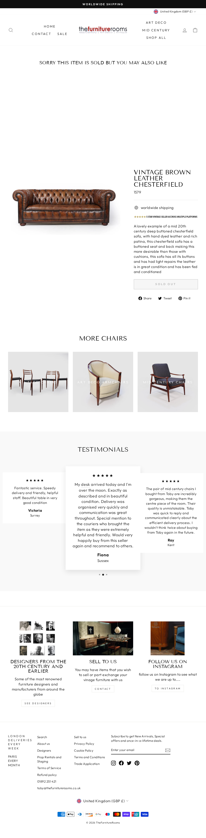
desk (85, 484)
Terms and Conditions (89, 757)
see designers (38, 703)
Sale (62, 34)
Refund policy (47, 775)
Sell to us (80, 737)
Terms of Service (49, 768)
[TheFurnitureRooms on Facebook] (121, 762)
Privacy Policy (84, 744)
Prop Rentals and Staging (49, 759)
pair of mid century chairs (173, 489)
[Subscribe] (167, 750)
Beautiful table (34, 497)
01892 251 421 (46, 781)
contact (103, 688)
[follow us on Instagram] (168, 638)
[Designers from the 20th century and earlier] (38, 638)
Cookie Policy (83, 750)
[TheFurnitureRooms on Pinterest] (137, 762)
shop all (156, 38)
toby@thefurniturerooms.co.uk (59, 788)
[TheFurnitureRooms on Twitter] (129, 762)
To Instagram (168, 688)
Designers (44, 750)
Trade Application (87, 764)
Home (50, 26)
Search (42, 737)
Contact (41, 34)
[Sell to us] (103, 638)
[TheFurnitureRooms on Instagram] (113, 762)
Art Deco (156, 22)
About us (43, 744)
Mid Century (156, 30)
